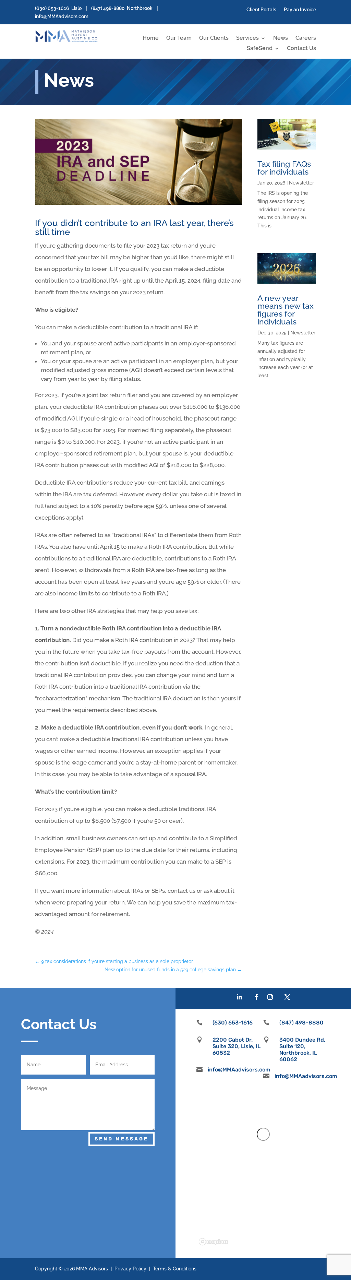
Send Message (121, 1139)
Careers (305, 38)
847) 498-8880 (109, 8)
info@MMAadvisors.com (61, 16)
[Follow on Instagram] (270, 997)
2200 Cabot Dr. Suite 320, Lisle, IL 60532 (237, 1046)
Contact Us (301, 48)
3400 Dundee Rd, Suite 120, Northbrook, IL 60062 (302, 1049)
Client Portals (261, 9)
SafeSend (260, 48)
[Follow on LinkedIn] (239, 997)
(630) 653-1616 (52, 8)
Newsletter (301, 183)
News (280, 38)
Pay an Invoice (300, 9)
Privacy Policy (130, 1268)
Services (247, 38)
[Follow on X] (287, 997)
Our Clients (214, 38)
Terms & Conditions (174, 1268)
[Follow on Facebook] (256, 997)
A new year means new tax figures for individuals (285, 309)
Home (151, 38)
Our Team (179, 38)
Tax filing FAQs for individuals (284, 167)
